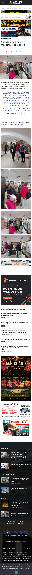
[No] (30, 569)
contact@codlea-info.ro (20, 541)
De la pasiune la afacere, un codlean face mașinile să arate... (20, 479)
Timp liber (8, 38)
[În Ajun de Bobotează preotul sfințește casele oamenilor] (5, 514)
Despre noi (12, 548)
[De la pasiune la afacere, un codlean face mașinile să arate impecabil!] (5, 480)
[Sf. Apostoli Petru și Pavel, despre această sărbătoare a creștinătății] (5, 504)
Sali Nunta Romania (15, 558)
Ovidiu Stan (8, 48)
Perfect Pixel (13, 554)
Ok (16, 572)
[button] (29, 2)
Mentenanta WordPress (23, 554)
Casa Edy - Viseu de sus (25, 558)
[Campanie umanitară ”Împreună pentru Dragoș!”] (5, 466)
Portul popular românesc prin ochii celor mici (15, 339)
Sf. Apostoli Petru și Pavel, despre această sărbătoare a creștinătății (20, 503)
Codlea (3, 38)
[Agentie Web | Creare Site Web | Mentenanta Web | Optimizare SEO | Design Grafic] (16, 267)
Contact (26, 548)
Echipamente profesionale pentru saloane (12, 560)
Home (4, 548)
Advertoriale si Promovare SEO (20, 556)
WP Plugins (7, 558)
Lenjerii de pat (26, 560)
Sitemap (19, 548)
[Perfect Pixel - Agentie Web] (16, 304)
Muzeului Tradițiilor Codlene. (16, 124)
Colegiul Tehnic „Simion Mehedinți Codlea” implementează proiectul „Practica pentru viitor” (14, 347)
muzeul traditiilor (13, 271)
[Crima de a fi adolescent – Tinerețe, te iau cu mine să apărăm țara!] (5, 490)
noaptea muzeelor (25, 271)
